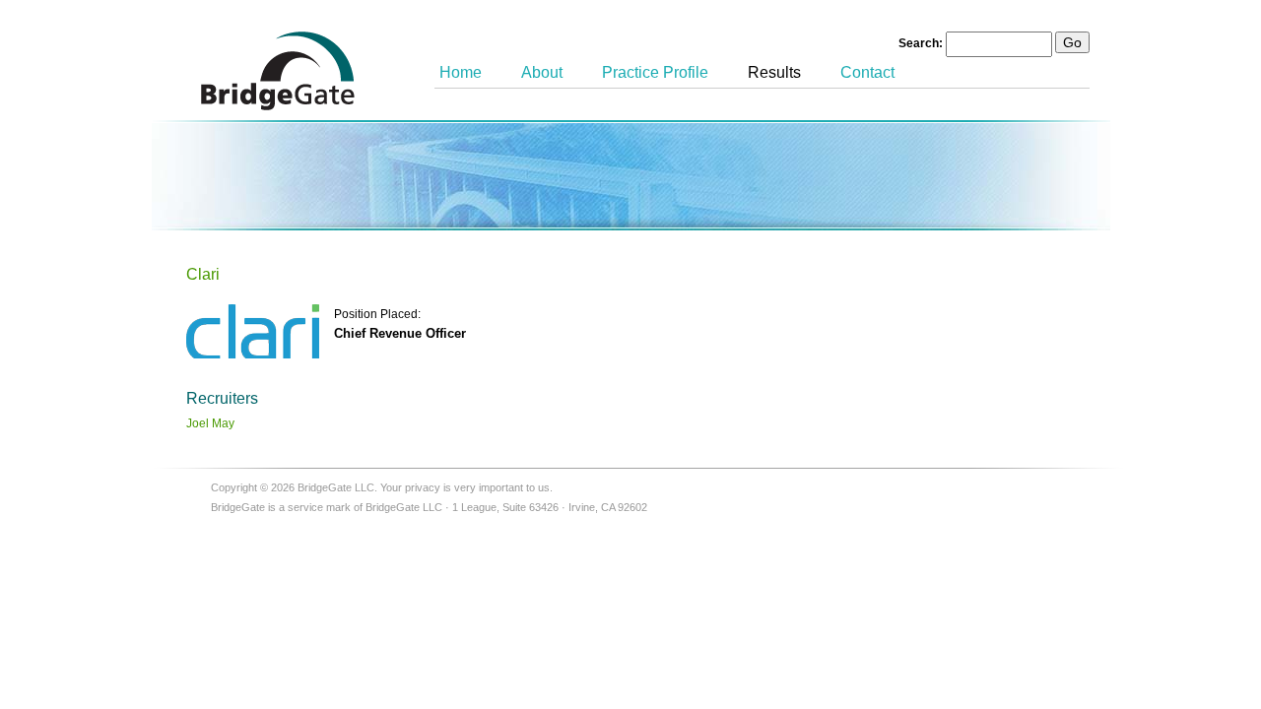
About (542, 72)
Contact (867, 72)
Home (460, 72)
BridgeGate (278, 71)
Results (774, 72)
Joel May (210, 423)
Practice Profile (655, 72)
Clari (203, 274)
